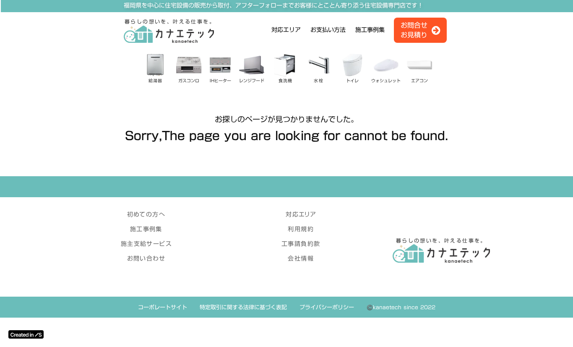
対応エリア (286, 30)
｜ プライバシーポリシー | (27, 200)
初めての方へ (146, 214)
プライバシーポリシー (327, 307)
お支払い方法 (328, 30)
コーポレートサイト (162, 307)
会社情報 (301, 258)
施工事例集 (370, 30)
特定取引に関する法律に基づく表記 (243, 307)
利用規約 (301, 229)
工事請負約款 (300, 244)
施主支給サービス (146, 244)
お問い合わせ (146, 258)
